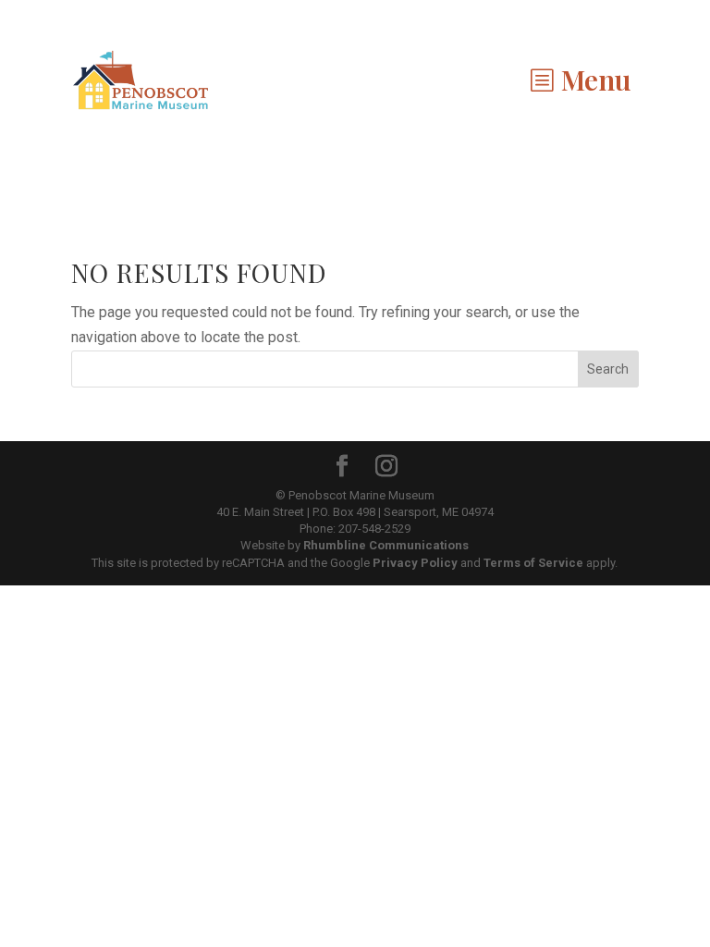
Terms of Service (533, 563)
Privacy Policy (415, 563)
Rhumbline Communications (386, 545)
